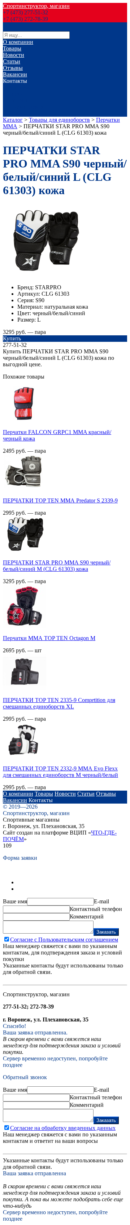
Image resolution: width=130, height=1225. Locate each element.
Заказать (106, 932)
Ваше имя (15, 901)
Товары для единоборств (59, 120)
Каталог (13, 120)
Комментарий (87, 916)
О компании (18, 42)
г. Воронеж (16, 87)
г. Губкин (14, 113)
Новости (13, 55)
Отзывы (13, 68)
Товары (12, 48)
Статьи (11, 61)
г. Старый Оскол (23, 107)
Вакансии (15, 74)
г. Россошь (16, 100)
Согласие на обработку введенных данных (63, 1128)
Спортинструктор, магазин (36, 6)
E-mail (101, 901)
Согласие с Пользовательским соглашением (64, 939)
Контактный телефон (96, 909)
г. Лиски (13, 94)
